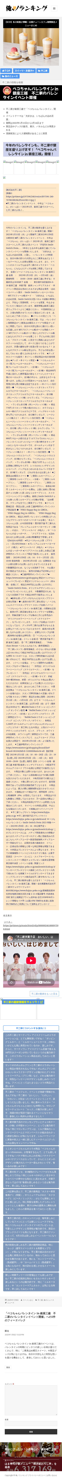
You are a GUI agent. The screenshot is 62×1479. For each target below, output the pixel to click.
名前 (6, 1419)
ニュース (10, 1302)
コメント (9, 1384)
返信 (8, 1367)
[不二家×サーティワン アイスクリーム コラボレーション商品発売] (18, 1008)
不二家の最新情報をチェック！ (21, 1002)
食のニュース (11, 76)
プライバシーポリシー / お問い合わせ (42, 1475)
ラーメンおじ (28, 1300)
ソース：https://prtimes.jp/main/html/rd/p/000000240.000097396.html (30, 925)
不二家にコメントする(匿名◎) (31, 1028)
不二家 (44, 70)
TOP (7, 70)
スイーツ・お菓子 (23, 70)
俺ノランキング (21, 1475)
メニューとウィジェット (54, 11)
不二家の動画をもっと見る (44, 993)
